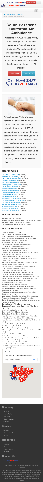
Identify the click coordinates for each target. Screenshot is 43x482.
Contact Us (7, 463)
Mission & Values (9, 419)
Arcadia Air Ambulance (9, 197)
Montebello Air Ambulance (10, 210)
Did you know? (8, 449)
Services (6, 430)
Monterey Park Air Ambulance (11, 185)
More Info (7, 452)
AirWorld (15, 6)
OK (34, 359)
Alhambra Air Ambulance (10, 177)
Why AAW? (7, 416)
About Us (6, 411)
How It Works (8, 414)
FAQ (5, 446)
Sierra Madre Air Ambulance (11, 199)
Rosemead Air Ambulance (10, 187)
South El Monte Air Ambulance (11, 204)
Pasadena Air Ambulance (10, 181)
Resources (7, 444)
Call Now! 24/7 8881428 (22, 82)
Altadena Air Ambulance (9, 189)
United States (11, 14)
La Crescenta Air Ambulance (11, 203)
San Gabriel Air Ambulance (10, 183)
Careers (6, 422)
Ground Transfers (9, 433)
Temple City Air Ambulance (10, 191)
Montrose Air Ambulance (10, 208)
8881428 (11, 460)
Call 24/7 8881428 (16, 2)
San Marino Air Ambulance (10, 175)
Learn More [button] (28, 73)
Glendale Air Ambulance (9, 195)
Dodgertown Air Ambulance (10, 193)
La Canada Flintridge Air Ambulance (13, 201)
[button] (15, 379)
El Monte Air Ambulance (9, 206)
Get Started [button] (31, 2)
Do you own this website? (13, 359)
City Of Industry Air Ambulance (11, 179)
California (20, 14)
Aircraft (6, 435)
